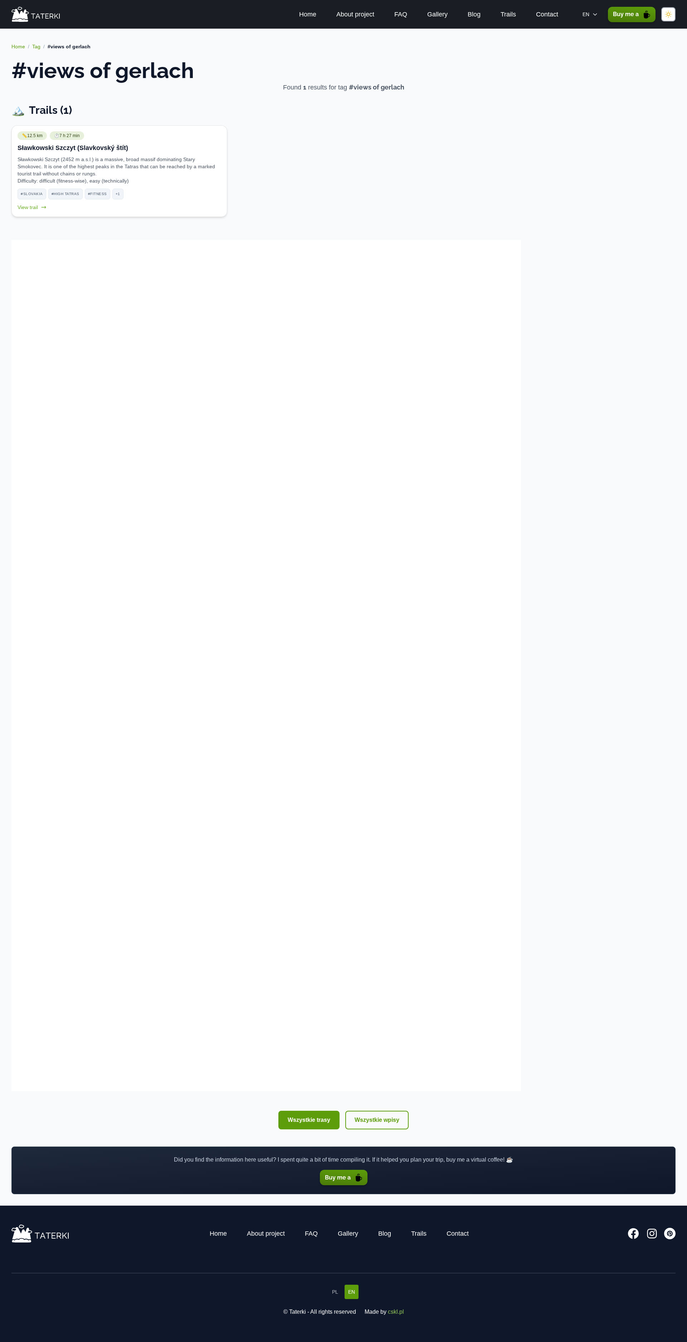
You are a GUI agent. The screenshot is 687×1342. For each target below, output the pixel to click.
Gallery (437, 14)
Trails (508, 14)
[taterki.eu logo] (35, 14)
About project (355, 14)
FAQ (400, 14)
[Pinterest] (670, 1233)
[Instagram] (651, 1233)
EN (351, 1292)
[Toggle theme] (668, 14)
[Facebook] (633, 1233)
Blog (474, 14)
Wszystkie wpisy (377, 1120)
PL (335, 1292)
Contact (547, 14)
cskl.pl (396, 1312)
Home (307, 14)
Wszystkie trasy (309, 1120)
